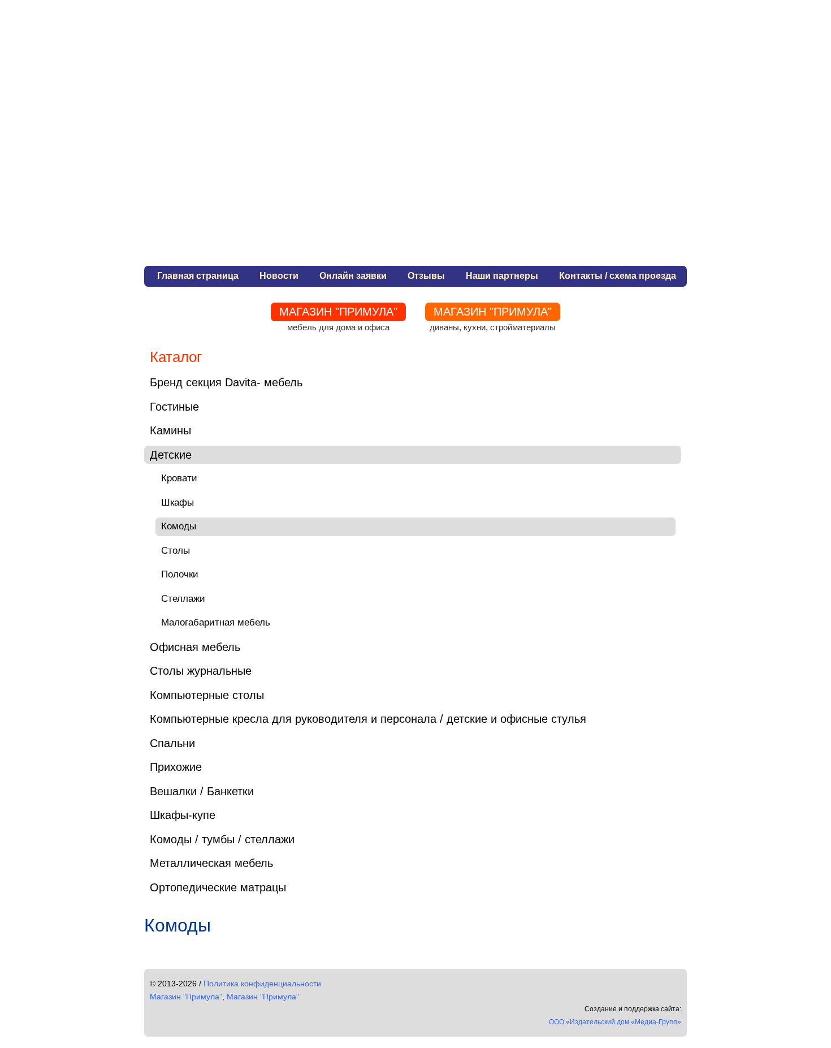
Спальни (172, 743)
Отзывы (426, 276)
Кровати (179, 478)
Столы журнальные (201, 671)
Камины (170, 430)
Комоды (178, 526)
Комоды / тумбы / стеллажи (222, 839)
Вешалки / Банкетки (202, 791)
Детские (171, 454)
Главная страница (198, 276)
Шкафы (177, 502)
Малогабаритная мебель (215, 622)
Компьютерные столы (207, 695)
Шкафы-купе (182, 815)
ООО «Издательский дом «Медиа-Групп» (615, 1022)
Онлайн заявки (353, 276)
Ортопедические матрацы (218, 887)
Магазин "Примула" (186, 996)
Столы (175, 550)
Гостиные (174, 406)
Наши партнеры (502, 276)
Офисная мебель (195, 647)
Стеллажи (183, 598)
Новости (278, 276)
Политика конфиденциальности (262, 983)
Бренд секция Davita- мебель (226, 382)
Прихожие (176, 767)
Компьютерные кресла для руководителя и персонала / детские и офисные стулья (368, 719)
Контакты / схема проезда (617, 276)
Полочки (179, 574)
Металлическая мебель (211, 863)
